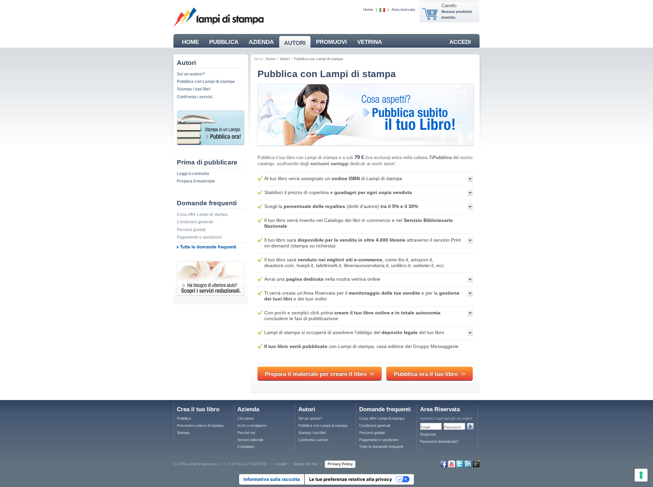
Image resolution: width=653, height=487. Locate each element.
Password (452, 427)
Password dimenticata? (439, 441)
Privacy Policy (340, 464)
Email (425, 427)
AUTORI (295, 43)
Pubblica (184, 418)
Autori (284, 59)
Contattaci (245, 447)
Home (368, 9)
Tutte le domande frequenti (208, 246)
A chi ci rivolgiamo (252, 425)
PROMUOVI (331, 42)
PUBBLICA (223, 42)
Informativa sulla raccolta (272, 479)
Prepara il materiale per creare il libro (319, 373)
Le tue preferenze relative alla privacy (350, 479)
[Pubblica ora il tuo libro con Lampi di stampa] (366, 143)
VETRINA (369, 42)
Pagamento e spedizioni (199, 237)
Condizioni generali (195, 222)
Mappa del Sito (306, 464)
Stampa (183, 433)
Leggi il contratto (193, 173)
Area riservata (403, 9)
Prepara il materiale (196, 181)
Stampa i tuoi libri (193, 89)
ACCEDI (460, 42)
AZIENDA (261, 42)
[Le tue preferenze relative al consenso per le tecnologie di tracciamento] (641, 475)
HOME (190, 42)
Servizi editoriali (250, 440)
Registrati (428, 434)
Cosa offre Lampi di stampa (202, 214)
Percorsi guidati (191, 229)
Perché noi (246, 433)
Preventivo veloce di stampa (200, 425)
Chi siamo (245, 418)
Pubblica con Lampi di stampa (206, 81)
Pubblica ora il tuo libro (429, 373)
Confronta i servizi (194, 96)
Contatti (280, 464)
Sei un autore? (191, 74)
